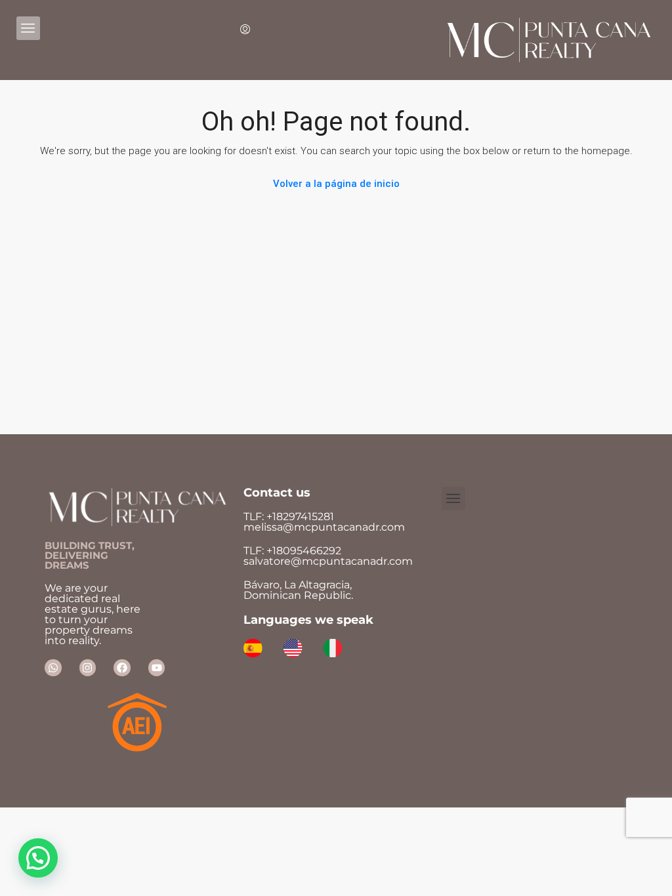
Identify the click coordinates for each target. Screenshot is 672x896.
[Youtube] (156, 667)
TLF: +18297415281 (321, 521)
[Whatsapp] (53, 667)
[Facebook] (122, 667)
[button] (38, 858)
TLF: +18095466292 (292, 550)
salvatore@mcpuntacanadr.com (328, 561)
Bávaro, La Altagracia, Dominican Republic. (298, 590)
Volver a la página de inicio (336, 184)
